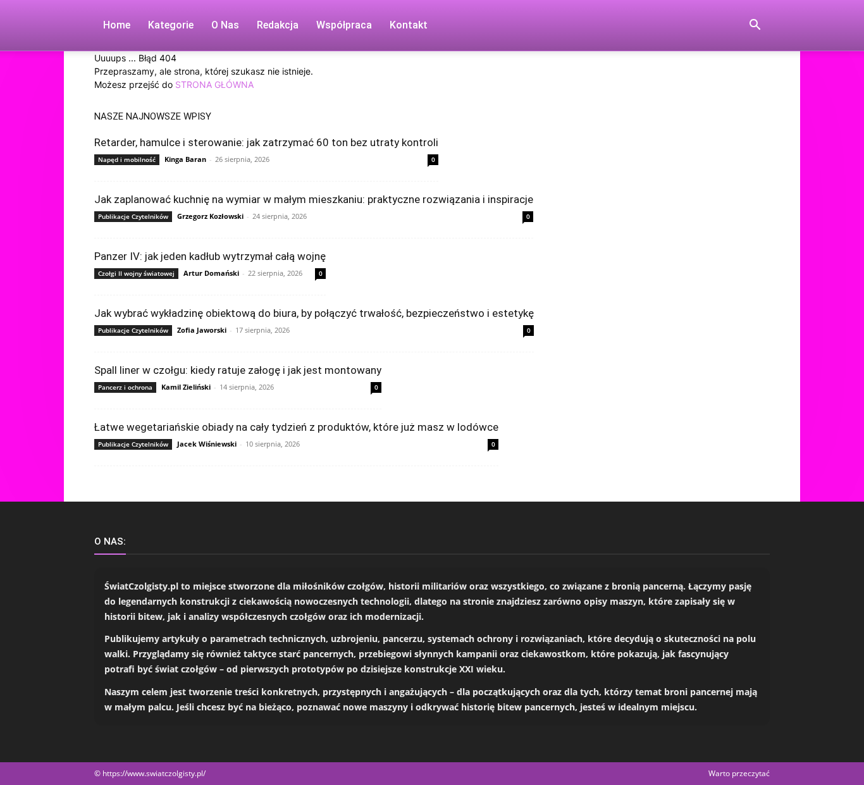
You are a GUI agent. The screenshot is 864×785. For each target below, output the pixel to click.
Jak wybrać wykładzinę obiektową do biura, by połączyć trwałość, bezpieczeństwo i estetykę (314, 313)
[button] (754, 26)
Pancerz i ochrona (125, 387)
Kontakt (409, 25)
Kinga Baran (185, 159)
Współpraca (344, 25)
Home (116, 25)
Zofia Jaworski (201, 330)
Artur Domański (211, 273)
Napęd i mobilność (127, 159)
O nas (225, 25)
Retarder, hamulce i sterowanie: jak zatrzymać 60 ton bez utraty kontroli (266, 142)
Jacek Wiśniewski (207, 443)
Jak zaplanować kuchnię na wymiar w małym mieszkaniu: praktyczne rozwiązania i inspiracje (313, 199)
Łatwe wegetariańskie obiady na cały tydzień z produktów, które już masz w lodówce (296, 427)
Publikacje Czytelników (133, 216)
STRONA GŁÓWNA (214, 84)
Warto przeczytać (739, 773)
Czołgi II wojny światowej (136, 273)
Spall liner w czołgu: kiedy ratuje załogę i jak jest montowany (237, 370)
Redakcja (278, 25)
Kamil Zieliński (186, 387)
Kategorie (171, 25)
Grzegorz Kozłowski (210, 216)
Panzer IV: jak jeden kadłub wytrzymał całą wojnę (210, 256)
